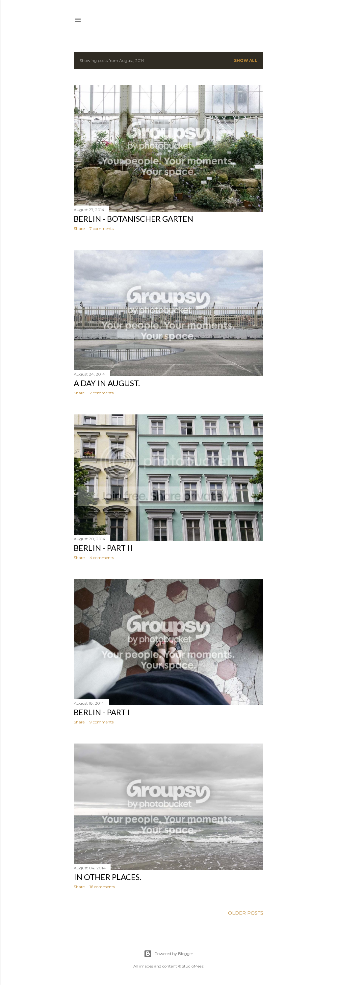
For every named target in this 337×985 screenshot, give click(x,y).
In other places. (107, 877)
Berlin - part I (102, 712)
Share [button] (79, 228)
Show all (245, 60)
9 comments (102, 721)
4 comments (102, 557)
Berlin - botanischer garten (133, 218)
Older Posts (245, 913)
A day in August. (107, 383)
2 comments (102, 392)
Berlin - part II (103, 547)
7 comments (102, 228)
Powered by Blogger (173, 953)
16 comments (102, 886)
